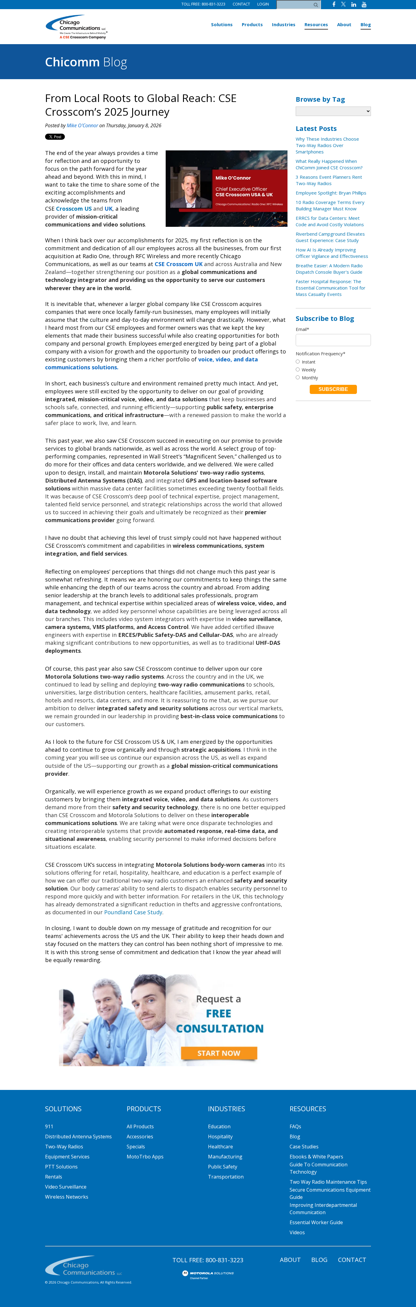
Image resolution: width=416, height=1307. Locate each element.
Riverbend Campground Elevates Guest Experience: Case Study (330, 237)
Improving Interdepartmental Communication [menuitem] (323, 1209)
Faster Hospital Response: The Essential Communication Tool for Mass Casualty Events (330, 287)
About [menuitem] (344, 24)
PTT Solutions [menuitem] (61, 1166)
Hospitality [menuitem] (220, 1136)
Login (263, 4)
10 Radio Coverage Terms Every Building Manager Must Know (330, 205)
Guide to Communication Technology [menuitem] (318, 1168)
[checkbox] (333, 370)
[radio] (333, 362)
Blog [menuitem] (366, 24)
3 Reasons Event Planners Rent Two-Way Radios (329, 180)
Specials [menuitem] (136, 1146)
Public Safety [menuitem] (222, 1166)
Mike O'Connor (82, 125)
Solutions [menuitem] (222, 24)
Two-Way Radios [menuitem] (64, 1146)
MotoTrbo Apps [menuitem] (145, 1156)
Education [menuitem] (219, 1126)
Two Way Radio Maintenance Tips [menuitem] (328, 1182)
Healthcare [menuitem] (220, 1146)
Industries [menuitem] (283, 24)
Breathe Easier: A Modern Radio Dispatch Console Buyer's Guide (329, 268)
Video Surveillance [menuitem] (65, 1186)
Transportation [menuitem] (226, 1176)
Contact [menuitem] (352, 1260)
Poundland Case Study (133, 912)
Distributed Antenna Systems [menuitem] (78, 1136)
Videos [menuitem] (297, 1232)
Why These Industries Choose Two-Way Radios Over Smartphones (327, 145)
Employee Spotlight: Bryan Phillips (331, 193)
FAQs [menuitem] (295, 1126)
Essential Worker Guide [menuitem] (316, 1222)
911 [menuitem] (49, 1126)
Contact (241, 4)
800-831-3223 (224, 1260)
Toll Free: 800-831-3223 (203, 4)
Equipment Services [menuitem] (67, 1156)
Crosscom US (74, 208)
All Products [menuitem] (140, 1126)
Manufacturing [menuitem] (225, 1156)
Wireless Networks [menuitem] (66, 1196)
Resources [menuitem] (316, 24)
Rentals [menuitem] (53, 1176)
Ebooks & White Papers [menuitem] (316, 1156)
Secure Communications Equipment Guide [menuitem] (330, 1193)
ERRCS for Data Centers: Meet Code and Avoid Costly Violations (330, 221)
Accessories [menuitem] (140, 1136)
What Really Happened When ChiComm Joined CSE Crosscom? (329, 164)
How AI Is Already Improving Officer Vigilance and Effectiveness (332, 253)
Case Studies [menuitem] (304, 1146)
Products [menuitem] (252, 24)
